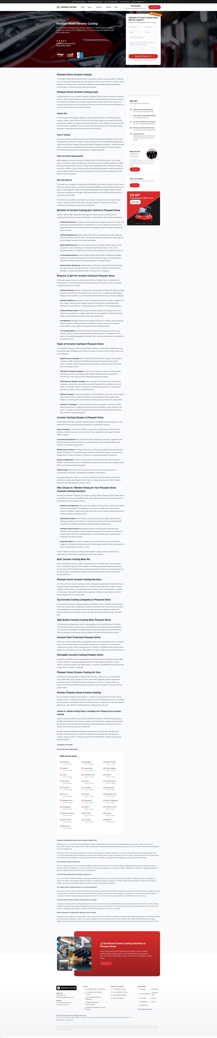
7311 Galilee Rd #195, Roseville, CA (136, 8)
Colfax (67, 776)
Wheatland (67, 827)
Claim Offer (135, 202)
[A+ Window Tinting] (66, 7)
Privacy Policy (60, 1020)
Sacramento (67, 821)
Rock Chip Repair (118, 998)
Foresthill (67, 789)
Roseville (77, 1025)
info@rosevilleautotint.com (65, 997)
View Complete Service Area (145, 1009)
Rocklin (110, 814)
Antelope (67, 763)
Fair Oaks (67, 782)
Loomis (88, 795)
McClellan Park (111, 795)
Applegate (88, 763)
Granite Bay (110, 789)
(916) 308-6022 (136, 6)
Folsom (88, 782)
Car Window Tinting (119, 989)
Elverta (110, 776)
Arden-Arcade (111, 763)
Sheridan (88, 821)
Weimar (110, 821)
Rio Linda (88, 814)
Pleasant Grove (111, 808)
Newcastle (88, 801)
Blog (116, 7)
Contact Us (69, 1020)
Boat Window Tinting (119, 995)
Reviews (108, 7)
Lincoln (67, 795)
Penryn (88, 808)
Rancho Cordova (68, 814)
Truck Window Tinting (120, 992)
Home (82, 7)
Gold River (88, 789)
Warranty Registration (139, 1)
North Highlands (112, 801)
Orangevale (67, 808)
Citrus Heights (111, 769)
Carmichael (88, 769)
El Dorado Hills (89, 776)
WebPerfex (129, 1017)
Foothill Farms (111, 782)
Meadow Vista (67, 801)
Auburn (67, 769)
